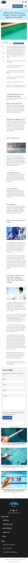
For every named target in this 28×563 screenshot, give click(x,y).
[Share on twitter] (3, 52)
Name (4, 379)
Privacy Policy (7, 548)
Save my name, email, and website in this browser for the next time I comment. (13, 413)
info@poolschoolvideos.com (14, 512)
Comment (5, 395)
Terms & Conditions (9, 544)
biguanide (8, 252)
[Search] (25, 423)
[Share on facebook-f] (3, 48)
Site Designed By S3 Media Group (14, 561)
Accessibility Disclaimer (10, 552)
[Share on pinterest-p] (3, 60)
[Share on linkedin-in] (3, 56)
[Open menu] (25, 6)
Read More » (23, 444)
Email (4, 384)
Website (4, 390)
